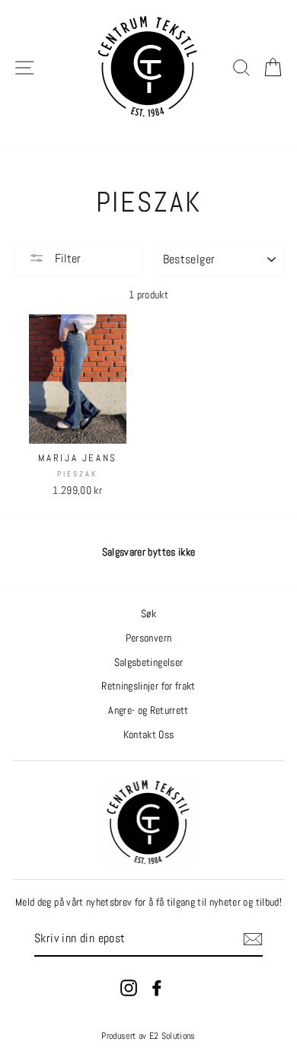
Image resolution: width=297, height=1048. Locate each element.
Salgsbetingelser (148, 662)
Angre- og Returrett (148, 710)
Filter (66, 258)
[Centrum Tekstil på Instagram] (128, 988)
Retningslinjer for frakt (148, 686)
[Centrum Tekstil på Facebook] (156, 988)
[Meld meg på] (253, 939)
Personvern (148, 638)
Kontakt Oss (148, 734)
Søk (148, 613)
